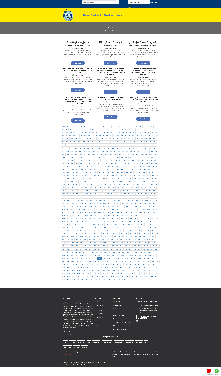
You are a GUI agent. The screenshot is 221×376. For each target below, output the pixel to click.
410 (122, 179)
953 (145, 255)
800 (140, 234)
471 (109, 188)
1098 (63, 280)
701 (86, 221)
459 (151, 185)
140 (105, 142)
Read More (78, 63)
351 (145, 169)
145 (125, 142)
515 (116, 194)
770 (103, 231)
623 (122, 209)
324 (122, 166)
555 (105, 200)
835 (99, 240)
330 (148, 166)
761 (63, 231)
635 (77, 212)
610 (68, 209)
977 (63, 261)
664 (113, 215)
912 (156, 249)
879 (108, 246)
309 (156, 163)
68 (115, 133)
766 (86, 231)
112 (87, 139)
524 (155, 194)
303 (129, 163)
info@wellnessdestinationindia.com (148, 305)
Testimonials (100, 310)
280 (125, 160)
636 (81, 212)
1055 (143, 270)
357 (77, 172)
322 (113, 166)
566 (156, 200)
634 (72, 212)
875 (90, 246)
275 (103, 160)
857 (104, 243)
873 (81, 246)
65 (104, 133)
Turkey (72, 342)
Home (86, 15)
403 (90, 179)
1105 (96, 280)
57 (75, 133)
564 (146, 200)
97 (125, 136)
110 (80, 139)
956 (63, 258)
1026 (97, 267)
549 (77, 200)
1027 (101, 267)
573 (90, 203)
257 (122, 157)
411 (126, 179)
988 (112, 261)
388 (122, 175)
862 (127, 243)
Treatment (96, 15)
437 (144, 182)
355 (68, 172)
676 (72, 218)
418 (156, 179)
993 (134, 261)
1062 (83, 273)
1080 (73, 276)
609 (63, 209)
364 (108, 172)
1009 (112, 264)
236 (124, 154)
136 (88, 142)
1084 (92, 276)
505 (73, 194)
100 (137, 136)
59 (82, 133)
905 (126, 249)
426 (94, 182)
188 (113, 148)
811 (90, 237)
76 (145, 133)
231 (102, 154)
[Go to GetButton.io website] (217, 374)
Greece (76, 347)
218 (143, 151)
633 (68, 212)
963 (95, 258)
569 (72, 203)
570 (77, 203)
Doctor (120, 15)
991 (126, 261)
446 (91, 185)
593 (86, 206)
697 (68, 221)
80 (63, 136)
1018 (153, 264)
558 (119, 200)
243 (155, 154)
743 (77, 228)
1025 (92, 267)
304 (133, 163)
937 (72, 255)
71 (126, 133)
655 (73, 215)
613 (80, 209)
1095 (146, 276)
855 (95, 243)
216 (135, 151)
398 (68, 179)
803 (153, 234)
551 (87, 200)
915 (72, 252)
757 (141, 228)
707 (112, 221)
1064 (93, 273)
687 (122, 218)
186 (104, 148)
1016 (144, 264)
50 (145, 130)
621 (113, 209)
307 (147, 163)
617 (97, 209)
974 (144, 258)
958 (72, 258)
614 (84, 209)
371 (140, 172)
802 (148, 234)
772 (112, 231)
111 (83, 139)
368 (127, 172)
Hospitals (108, 15)
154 (68, 145)
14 (109, 127)
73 (133, 133)
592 (81, 206)
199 (63, 151)
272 (89, 160)
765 (81, 231)
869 (63, 246)
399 (72, 179)
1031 (121, 267)
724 (89, 224)
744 (81, 228)
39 (103, 130)
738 (151, 224)
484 (72, 191)
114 (94, 139)
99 (133, 136)
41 (111, 130)
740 (63, 228)
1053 (133, 270)
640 (99, 212)
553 (96, 200)
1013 (130, 264)
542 (140, 197)
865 (140, 243)
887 (144, 246)
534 (104, 197)
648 (136, 212)
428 (103, 182)
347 (127, 169)
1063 (88, 273)
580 (123, 203)
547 (68, 200)
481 (154, 188)
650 (145, 212)
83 (74, 136)
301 (120, 163)
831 (81, 240)
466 (86, 188)
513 (108, 194)
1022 (77, 267)
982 (85, 261)
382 (94, 175)
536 (113, 197)
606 (145, 206)
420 (68, 182)
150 (147, 142)
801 (144, 234)
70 (123, 133)
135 (84, 142)
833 (90, 240)
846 (148, 240)
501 (150, 191)
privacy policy (67, 354)
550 (82, 200)
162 (101, 145)
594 (90, 206)
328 (139, 166)
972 (135, 258)
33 (81, 130)
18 (123, 127)
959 (77, 258)
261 (139, 157)
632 (63, 212)
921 (97, 252)
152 (155, 142)
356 (73, 172)
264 (152, 157)
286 (151, 160)
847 (153, 240)
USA (146, 342)
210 (111, 151)
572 (86, 203)
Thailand (81, 342)
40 (107, 130)
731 (120, 224)
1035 (140, 267)
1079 (68, 276)
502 (154, 191)
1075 (147, 273)
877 (99, 246)
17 (120, 127)
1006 (97, 264)
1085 (97, 276)
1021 (73, 267)
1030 (116, 267)
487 (86, 191)
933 (149, 252)
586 (150, 203)
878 (103, 246)
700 (81, 221)
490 (100, 191)
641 (104, 212)
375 (63, 175)
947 (118, 255)
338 (86, 169)
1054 (138, 270)
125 (138, 139)
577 (109, 203)
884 (130, 246)
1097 (156, 276)
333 (63, 169)
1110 (119, 280)
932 (145, 252)
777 (135, 231)
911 (152, 249)
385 (108, 175)
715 (146, 221)
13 (106, 127)
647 (131, 212)
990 (121, 261)
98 (129, 136)
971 (131, 258)
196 (146, 148)
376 (68, 175)
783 (63, 234)
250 (90, 157)
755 (131, 228)
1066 (103, 273)
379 (81, 175)
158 (85, 145)
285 (146, 160)
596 (100, 206)
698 (72, 221)
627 (140, 209)
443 (77, 185)
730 (115, 224)
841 (126, 240)
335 (72, 169)
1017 (149, 264)
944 (104, 255)
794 (112, 234)
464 (77, 188)
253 (103, 157)
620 (109, 209)
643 (113, 212)
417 (152, 179)
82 (70, 136)
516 (121, 194)
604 (135, 206)
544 (150, 197)
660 (96, 215)
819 (123, 237)
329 (144, 166)
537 (118, 197)
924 (110, 252)
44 (122, 130)
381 (90, 175)
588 (63, 206)
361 (95, 172)
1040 (68, 270)
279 (120, 160)
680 (90, 218)
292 (81, 163)
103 (149, 136)
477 (136, 188)
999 (63, 264)
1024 (87, 267)
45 (126, 130)
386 (113, 175)
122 (125, 139)
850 (72, 243)
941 (90, 255)
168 (126, 145)
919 (88, 252)
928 (127, 252)
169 (130, 145)
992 (130, 261)
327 (135, 166)
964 (99, 258)
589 (68, 206)
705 (103, 221)
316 (88, 166)
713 (138, 221)
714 (142, 221)
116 (102, 139)
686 (117, 218)
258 (126, 157)
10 (96, 127)
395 (153, 175)
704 (99, 221)
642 (108, 212)
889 (153, 246)
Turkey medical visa (118, 319)
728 (107, 224)
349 (136, 169)
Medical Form (117, 305)
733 (128, 224)
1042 (78, 270)
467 (91, 188)
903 (117, 249)
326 (131, 166)
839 (117, 240)
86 (85, 136)
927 (123, 252)
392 (139, 175)
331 (153, 166)
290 (72, 163)
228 (89, 154)
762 (67, 231)
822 (135, 237)
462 (68, 188)
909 (144, 249)
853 (86, 243)
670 (140, 215)
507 (82, 194)
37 (96, 130)
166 (118, 145)
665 (118, 215)
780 (148, 231)
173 (146, 145)
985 (99, 261)
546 (63, 200)
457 (142, 185)
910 (148, 249)
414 (139, 179)
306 (143, 163)
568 (68, 203)
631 (157, 209)
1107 (105, 280)
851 (77, 243)
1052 (128, 270)
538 (122, 197)
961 (86, 258)
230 (98, 154)
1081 (78, 276)
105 (157, 136)
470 (104, 188)
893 (72, 249)
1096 (151, 276)
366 (118, 172)
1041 (73, 270)
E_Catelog (99, 313)
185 (100, 148)
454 (128, 185)
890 (157, 246)
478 (141, 188)
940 (86, 255)
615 (88, 209)
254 (108, 157)
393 (144, 175)
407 (109, 179)
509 (91, 194)
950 (131, 255)
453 (123, 185)
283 (137, 160)
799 (135, 234)
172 (142, 145)
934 (154, 252)
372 (144, 172)
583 (136, 203)
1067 (108, 273)
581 (127, 203)
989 (117, 261)
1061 (78, 273)
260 (135, 157)
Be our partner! (151, 2)
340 (95, 169)
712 (134, 221)
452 (119, 185)
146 (130, 142)
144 (121, 142)
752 (118, 228)
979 (72, 261)
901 (108, 249)
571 (82, 203)
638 (90, 212)
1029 (111, 267)
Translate (134, 7)
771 (108, 231)
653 (63, 215)
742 (72, 228)
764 (76, 231)
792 (104, 234)
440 (63, 185)
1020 (68, 267)
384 (103, 175)
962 (90, 258)
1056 (148, 270)
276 (107, 160)
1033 (130, 267)
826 (153, 237)
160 (93, 145)
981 (81, 261)
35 (88, 130)
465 (81, 188)
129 (154, 139)
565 (151, 200)
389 (126, 175)
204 (85, 151)
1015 (139, 264)
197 (150, 148)
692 (144, 218)
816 (110, 237)
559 (124, 200)
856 (100, 243)
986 (103, 261)
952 (140, 255)
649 (140, 212)
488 (91, 191)
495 (123, 191)
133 (75, 142)
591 (77, 206)
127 (146, 139)
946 (113, 255)
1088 (112, 276)
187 (109, 148)
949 (127, 255)
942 (95, 255)
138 (96, 142)
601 (122, 206)
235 (120, 154)
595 (95, 206)
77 (148, 133)
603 (131, 206)
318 (96, 166)
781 (153, 231)
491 (105, 191)
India (65, 342)
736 (142, 224)
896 (86, 249)
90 (100, 136)
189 (117, 148)
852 (81, 243)
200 (67, 151)
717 (155, 221)
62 (93, 133)
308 (152, 163)
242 (150, 154)
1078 (63, 276)
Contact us (100, 326)
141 (108, 142)
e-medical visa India (118, 315)
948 (122, 255)
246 (72, 157)
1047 (103, 270)
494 (118, 191)
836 (103, 240)
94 (114, 136)
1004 (87, 264)
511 (99, 194)
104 (153, 136)
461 (63, 188)
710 (126, 221)
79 (156, 133)
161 (97, 145)
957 (68, 258)
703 (94, 221)
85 (81, 136)
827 (63, 240)
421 (72, 182)
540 (131, 197)
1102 (82, 280)
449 (105, 185)
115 (98, 139)
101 (141, 136)
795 (117, 234)
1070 (122, 273)
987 (108, 261)
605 (140, 206)
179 (76, 148)
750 (109, 228)
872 (76, 246)
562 (137, 200)
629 (148, 209)
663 (109, 215)
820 (127, 237)
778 (139, 231)
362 (100, 172)
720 (72, 224)
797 (126, 234)
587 (154, 203)
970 (126, 258)
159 (89, 145)
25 (148, 127)
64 (100, 133)
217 (139, 151)
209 (107, 151)
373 (149, 172)
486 (82, 191)
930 (136, 252)
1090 (122, 276)
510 (96, 194)
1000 (68, 264)
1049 (113, 270)
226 (81, 154)
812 (94, 237)
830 (77, 240)
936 (68, 255)
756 (136, 228)
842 (130, 240)
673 (153, 215)
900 (103, 249)
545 (154, 197)
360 (91, 172)
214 (127, 151)
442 (72, 185)
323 (117, 166)
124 (133, 139)
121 (121, 139)
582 (131, 203)
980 (77, 261)
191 (125, 148)
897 (90, 249)
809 (81, 237)
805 (63, 237)
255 (113, 157)
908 (139, 249)
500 (146, 191)
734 (133, 224)
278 (116, 160)
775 (126, 231)
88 (92, 136)
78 (152, 133)
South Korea (118, 342)
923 (105, 252)
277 (111, 160)
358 (82, 172)
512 (104, 194)
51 (148, 130)
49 (141, 130)
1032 (125, 267)
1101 (78, 280)
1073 (137, 273)
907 (135, 249)
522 (146, 194)
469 (100, 188)
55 (67, 133)
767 (90, 231)
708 (117, 221)
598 (109, 206)
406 (104, 179)
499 (141, 191)
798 (131, 234)
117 (106, 139)
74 (137, 133)
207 (98, 151)
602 (127, 206)
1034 (135, 267)
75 (141, 133)
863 (131, 243)
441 (68, 185)
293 (85, 163)
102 (145, 136)
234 (115, 154)
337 (81, 169)
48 (137, 130)
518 (129, 194)
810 (86, 237)
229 (94, 154)
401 (81, 179)
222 (63, 154)
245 (68, 157)
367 (122, 172)
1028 (106, 267)
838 (112, 240)
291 (76, 163)
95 (118, 136)
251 (95, 157)
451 (114, 185)
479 (145, 188)
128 (150, 139)
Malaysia (96, 342)
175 (155, 145)
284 (142, 160)
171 (138, 145)
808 (77, 237)
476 (131, 188)
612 (76, 209)
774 (121, 231)
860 (118, 243)
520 (138, 194)
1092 (132, 276)
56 (71, 133)
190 (121, 148)
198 (154, 148)
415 (143, 179)
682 (99, 218)
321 (109, 166)
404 (95, 179)
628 (144, 209)
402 (86, 179)
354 (63, 172)
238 (133, 154)
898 (94, 249)
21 (133, 127)
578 (113, 203)
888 (148, 246)
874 (85, 246)
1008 (107, 264)
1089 (117, 276)
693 (148, 218)
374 (153, 172)
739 (156, 224)
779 (144, 231)
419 (63, 182)
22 (137, 127)
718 (63, 224)
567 (63, 203)
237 (129, 154)
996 (148, 261)
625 (131, 209)
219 (147, 151)
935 (63, 255)
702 (90, 221)
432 (121, 182)
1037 (150, 267)
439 (153, 182)
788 (86, 234)
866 (145, 243)
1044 (88, 270)
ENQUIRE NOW (209, 374)
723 (84, 224)
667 (127, 215)
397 (63, 179)
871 (72, 246)
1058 (63, 273)
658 (86, 215)
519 (133, 194)
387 (117, 175)
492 (109, 191)
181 (84, 148)
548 (73, 200)
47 (133, 130)
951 (136, 255)
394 (148, 175)
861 (122, 243)
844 (139, 240)
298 (107, 163)
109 (76, 139)
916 (76, 252)
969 (122, 258)
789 (90, 234)
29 (66, 130)
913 (63, 252)
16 (116, 127)
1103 (86, 280)
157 (80, 145)
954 (149, 255)
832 (85, 240)
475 (127, 188)
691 (140, 218)
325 (126, 166)
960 (82, 258)
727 (102, 224)
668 (131, 215)
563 (142, 200)
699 (77, 221)
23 (140, 127)
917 (80, 252)
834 (94, 240)
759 (150, 228)
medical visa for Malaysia (120, 329)
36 (92, 130)
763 (72, 231)
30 (70, 130)
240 (142, 154)
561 (133, 200)
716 (151, 221)
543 (145, 197)
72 (130, 133)
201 (72, 151)
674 (63, 218)
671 (145, 215)
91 (103, 136)
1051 (123, 270)
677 (77, 218)
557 (114, 200)
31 (74, 130)
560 (128, 200)
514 (112, 194)
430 (112, 182)
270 (81, 160)
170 (134, 145)
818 (119, 237)
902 (112, 249)
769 (99, 231)
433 (125, 182)
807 (72, 237)
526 (68, 197)
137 (92, 142)
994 (139, 261)
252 (99, 157)
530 (86, 197)
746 (91, 228)
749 (104, 228)
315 (84, 166)
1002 (77, 264)
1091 (127, 276)
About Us (99, 301)
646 (127, 212)
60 (86, 133)
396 (157, 175)
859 (113, 243)
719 (67, 224)
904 (121, 249)
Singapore (67, 347)
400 (77, 179)
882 (121, 246)
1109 (114, 280)
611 (72, 209)
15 (113, 127)
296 (98, 163)
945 (108, 255)
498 (136, 191)
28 (63, 130)
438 (149, 182)
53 (156, 130)
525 (63, 197)
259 (131, 157)
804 (157, 234)
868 (154, 243)
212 (119, 151)
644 (117, 212)
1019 (63, 267)
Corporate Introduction (100, 306)
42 (114, 130)
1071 (127, 273)
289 (68, 163)
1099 (68, 280)
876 (94, 246)
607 (149, 206)
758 (145, 228)
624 (126, 209)
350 (140, 169)
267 (68, 160)
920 (93, 252)
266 (63, 160)
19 (126, 127)
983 (90, 261)
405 (99, 179)
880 (112, 246)
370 (136, 172)
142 (113, 142)
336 (77, 169)
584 (140, 203)
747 (95, 228)
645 (122, 212)
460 (156, 185)
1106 (100, 280)
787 (81, 234)
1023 (82, 267)
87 (89, 136)
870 (68, 246)
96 (122, 136)
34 (85, 130)
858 (109, 243)
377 (72, 175)
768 (94, 231)
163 (105, 145)
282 (133, 160)
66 (108, 133)
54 (63, 133)
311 (67, 166)
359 (86, 172)
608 (154, 206)
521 (142, 194)
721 (76, 224)
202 (76, 151)
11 (99, 127)
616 (92, 209)
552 (91, 200)
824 (144, 237)
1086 (102, 276)
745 (86, 228)
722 (80, 224)
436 (139, 182)
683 (103, 218)
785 (72, 234)
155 (72, 145)
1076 (152, 273)
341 (100, 169)
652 (154, 212)
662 (104, 215)
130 (63, 142)
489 (95, 191)
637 (86, 212)
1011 (121, 264)
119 (113, 139)
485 (77, 191)
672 (149, 215)
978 (68, 261)
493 (113, 191)
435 (135, 182)
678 (81, 218)
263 (148, 157)
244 (63, 157)
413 (135, 179)
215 (131, 151)
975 (148, 258)
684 (108, 218)
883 (125, 246)
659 (91, 215)
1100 (73, 280)
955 (154, 255)
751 (113, 228)
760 (154, 228)
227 (85, 154)
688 (126, 218)
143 (117, 142)
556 (110, 200)
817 (115, 237)
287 (155, 160)
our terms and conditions (97, 352)
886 (139, 246)
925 (114, 252)
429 (108, 182)
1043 (83, 270)
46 (130, 130)
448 (100, 185)
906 (130, 249)
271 (85, 160)
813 (98, 237)
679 (86, 218)
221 (156, 151)
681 (95, 218)
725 (93, 224)
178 (72, 148)
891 (63, 249)
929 (132, 252)
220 (152, 151)
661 (100, 215)
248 (81, 157)
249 (86, 157)
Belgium (139, 342)
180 (80, 148)
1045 (93, 270)
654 (68, 215)
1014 (135, 264)
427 (99, 182)
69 (119, 133)
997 (153, 261)
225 (76, 154)
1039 (63, 270)
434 (130, 182)
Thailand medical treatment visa (122, 322)
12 (103, 127)
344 (113, 169)
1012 (126, 264)
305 (138, 163)
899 (99, 249)
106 (63, 139)
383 (99, 175)
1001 (73, 264)
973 (139, 258)
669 (136, 215)
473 (118, 188)
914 (67, 252)
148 (138, 142)
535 (108, 197)
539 (127, 197)
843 (134, 240)
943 (99, 255)
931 (141, 252)
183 (92, 148)
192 (129, 148)
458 (147, 185)
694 (153, 218)
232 (106, 154)
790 (95, 234)
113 (91, 139)
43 (118, 130)
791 (99, 234)
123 (129, 139)
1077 (156, 273)
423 (81, 182)
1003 (82, 264)
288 (63, 163)
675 (68, 218)
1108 (110, 280)
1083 (88, 276)
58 (78, 133)
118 (110, 139)
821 (131, 237)
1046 (98, 270)
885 (135, 246)
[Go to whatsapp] (217, 371)
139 (100, 142)
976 (153, 258)
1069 (117, 273)
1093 (136, 276)
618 (101, 209)
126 (142, 139)
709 (121, 221)
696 (63, 221)
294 (89, 163)
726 (98, 224)
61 (89, 133)
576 (104, 203)
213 (123, 151)
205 (89, 151)
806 (68, 237)
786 (77, 234)
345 (117, 169)
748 (100, 228)
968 (117, 258)
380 (86, 175)
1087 (107, 276)
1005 (92, 264)
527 (72, 197)
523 (151, 194)
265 (157, 157)
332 (157, 166)
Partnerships (116, 301)
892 (67, 249)
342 (104, 169)
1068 (112, 273)
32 (77, 130)
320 (105, 166)
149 (142, 142)
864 (135, 243)
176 (63, 148)
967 (113, 258)
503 (63, 194)
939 (81, 255)
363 (104, 172)
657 (82, 215)
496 (127, 191)
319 (100, 166)
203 (80, 151)
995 (144, 261)
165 (113, 145)
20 (130, 127)
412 (130, 179)
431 (117, 182)
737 (147, 224)
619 (105, 209)
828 (68, 240)
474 (122, 188)
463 (72, 188)
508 (86, 194)
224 (72, 154)
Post (98, 322)
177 (67, 148)
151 (151, 142)
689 (131, 218)
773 (117, 231)
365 (113, 172)
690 (135, 218)
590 (72, 206)
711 (130, 221)
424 (85, 182)
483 (68, 191)
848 (63, 243)
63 (97, 133)
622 (117, 209)
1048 (108, 270)
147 (134, 142)
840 (121, 240)
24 (144, 127)
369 (131, 172)
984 (94, 261)
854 (90, 243)
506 (77, 194)
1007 (102, 264)
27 (155, 127)
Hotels (115, 312)
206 (94, 151)
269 (77, 160)
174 (150, 145)
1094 (141, 276)
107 (67, 139)
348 (131, 169)
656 (77, 215)
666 (122, 215)
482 (63, 191)
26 (151, 127)
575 (100, 203)
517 (125, 194)
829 (72, 240)
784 (68, 234)
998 (157, 261)
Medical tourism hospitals (101, 318)
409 (118, 179)
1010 (117, 264)
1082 (83, 276)
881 (117, 246)
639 (95, 212)
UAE (88, 342)
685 (113, 218)
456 (137, 185)
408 (113, 179)
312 (71, 166)
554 (100, 200)
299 (111, 163)
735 (137, 224)
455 (133, 185)
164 (109, 145)
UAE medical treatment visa (121, 326)
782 (157, 231)
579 (118, 203)
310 (63, 166)
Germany (129, 342)
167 (122, 145)
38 (100, 130)
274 (98, 160)
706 (108, 221)
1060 (73, 273)
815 (106, 237)
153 (63, 145)
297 (103, 163)
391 (135, 175)
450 (110, 185)
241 (146, 154)
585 (145, 203)
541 (136, 197)
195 (141, 148)
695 (157, 218)
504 (68, 194)
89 (96, 136)
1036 (145, 267)
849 (68, 243)
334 (68, 169)
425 (90, 182)
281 (129, 160)
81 (66, 136)
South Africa (107, 342)
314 (79, 166)
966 (108, 258)
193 (133, 148)
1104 (91, 280)
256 (117, 157)
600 (118, 206)
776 (130, 231)
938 (77, 255)
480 (150, 188)
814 (102, 237)
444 (82, 185)
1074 (142, 273)
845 (144, 240)
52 (152, 130)
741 (68, 228)
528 (77, 197)
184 (96, 148)
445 (86, 185)
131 (67, 142)
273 (94, 160)
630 (153, 209)
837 (108, 240)
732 (124, 224)
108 (72, 139)
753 (122, 228)
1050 (118, 270)
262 (144, 157)
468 (95, 188)
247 (77, 157)
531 (90, 197)
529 (81, 197)
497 (132, 191)
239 (137, 154)
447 (96, 185)
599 (113, 206)
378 (77, 175)
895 (81, 249)
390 (130, 175)
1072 (132, 273)
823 (140, 237)
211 (115, 151)
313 (75, 166)
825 (149, 237)
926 (119, 252)
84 (77, 136)
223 (68, 154)
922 (101, 252)
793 (108, 234)
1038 (155, 267)
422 (76, 182)
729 (111, 224)
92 (107, 136)
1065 (98, 273)
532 (95, 197)
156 (76, 145)
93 (110, 136)
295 (94, 163)
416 (147, 179)
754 (127, 228)
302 (125, 163)
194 (137, 148)
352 (149, 169)
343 (108, 169)
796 (122, 234)
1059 (68, 273)
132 (71, 142)
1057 (153, 270)
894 (76, 249)
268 (72, 160)
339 (90, 169)
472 (113, 188)
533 (99, 197)
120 (118, 139)
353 (154, 169)
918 (84, 252)
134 (79, 142)
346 (122, 169)
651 (149, 212)
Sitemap (115, 308)
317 (92, 166)
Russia (84, 347)
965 (104, 258)
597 (104, 206)
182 (88, 148)
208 (102, 151)
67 (112, 133)
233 (111, 154)
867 (149, 243)
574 (95, 203)
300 (116, 163)
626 (135, 209)
